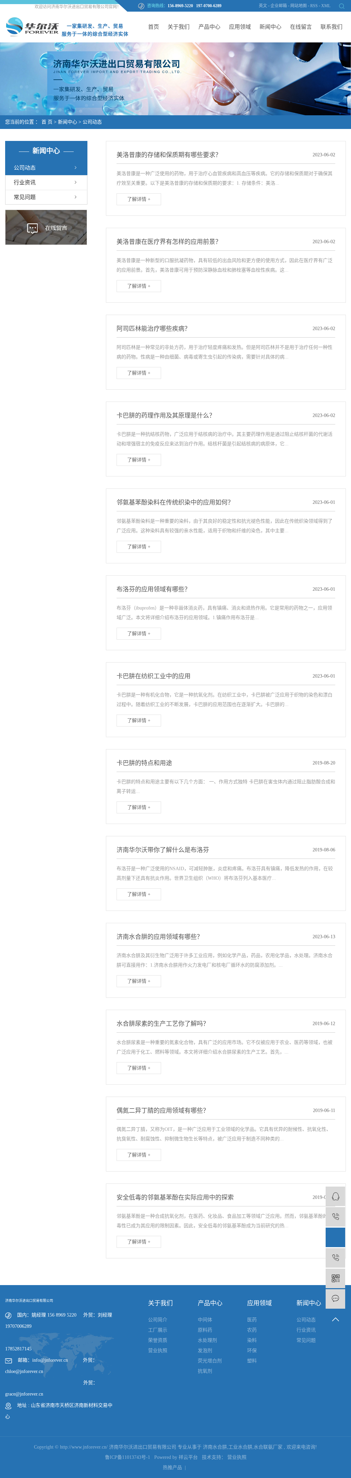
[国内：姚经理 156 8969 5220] (335, 1258)
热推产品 (172, 1467)
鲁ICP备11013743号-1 (127, 1457)
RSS (314, 5)
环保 (252, 1350)
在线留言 (301, 27)
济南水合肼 (215, 1447)
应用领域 (240, 27)
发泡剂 (205, 1350)
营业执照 (157, 1350)
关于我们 (179, 27)
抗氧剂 (205, 1371)
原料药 (205, 1330)
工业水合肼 (240, 1447)
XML (325, 5)
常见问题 (25, 197)
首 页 (46, 122)
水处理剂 (207, 1340)
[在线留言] (335, 1299)
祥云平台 (188, 1457)
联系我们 (331, 27)
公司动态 (92, 122)
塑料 (252, 1360)
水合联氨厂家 (268, 1447)
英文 (263, 5)
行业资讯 (25, 182)
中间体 (205, 1319)
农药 (252, 1330)
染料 (252, 1340)
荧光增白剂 (210, 1360)
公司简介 (157, 1319)
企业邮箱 (278, 5)
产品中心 (209, 27)
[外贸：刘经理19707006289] (335, 1237)
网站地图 (299, 5)
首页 (153, 27)
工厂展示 (157, 1330)
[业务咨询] (335, 1196)
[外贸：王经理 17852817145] (335, 1217)
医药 (252, 1319)
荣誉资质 (157, 1340)
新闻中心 (270, 27)
